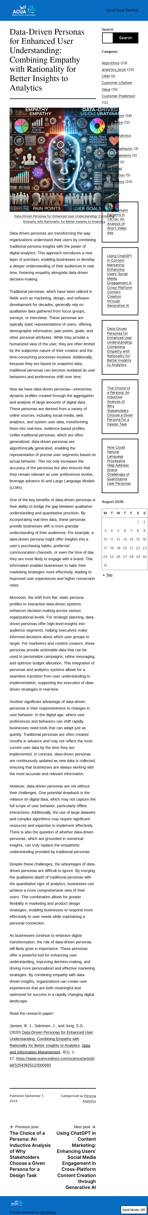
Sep (109, 575)
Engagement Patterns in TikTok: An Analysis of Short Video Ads (117, 221)
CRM (106, 76)
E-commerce (112, 122)
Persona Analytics (116, 135)
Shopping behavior (117, 149)
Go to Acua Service (122, 10)
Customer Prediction (118, 96)
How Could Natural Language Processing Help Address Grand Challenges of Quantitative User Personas (119, 465)
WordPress (48, 1212)
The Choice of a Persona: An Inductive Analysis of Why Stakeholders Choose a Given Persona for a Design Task (120, 406)
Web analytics (113, 182)
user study (110, 162)
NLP (105, 129)
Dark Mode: (131, 1210)
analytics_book (114, 70)
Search (108, 29)
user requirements (116, 155)
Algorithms (110, 63)
